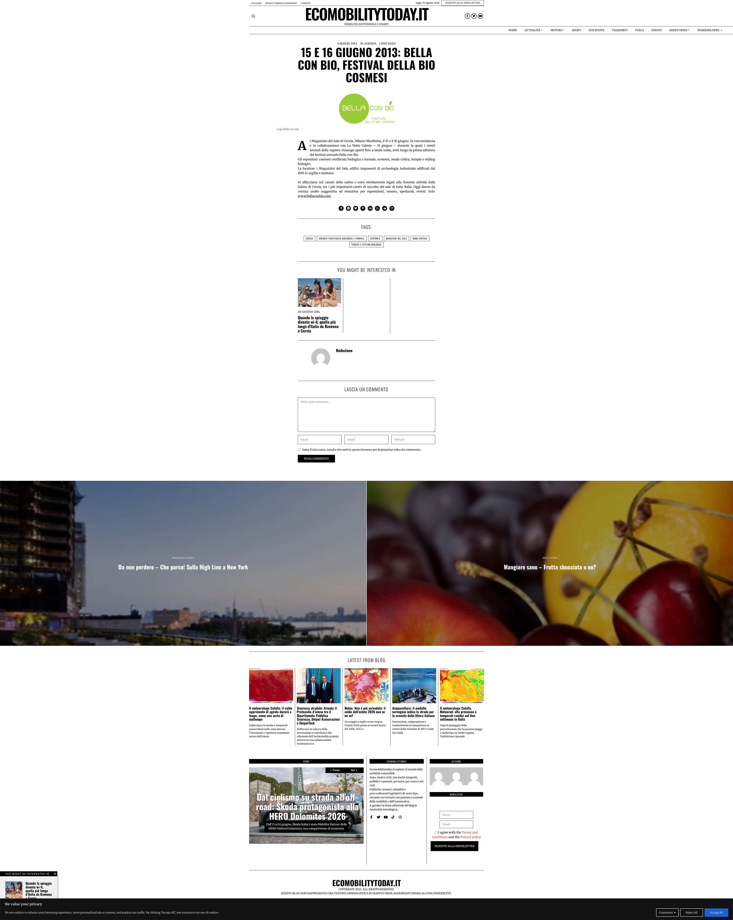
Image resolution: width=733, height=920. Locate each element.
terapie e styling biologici (366, 244)
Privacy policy (470, 837)
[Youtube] (480, 16)
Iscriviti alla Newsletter (454, 846)
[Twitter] (474, 16)
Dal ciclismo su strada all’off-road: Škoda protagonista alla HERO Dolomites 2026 (307, 806)
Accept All (716, 912)
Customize (666, 912)
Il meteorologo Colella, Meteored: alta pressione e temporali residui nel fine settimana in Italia (458, 714)
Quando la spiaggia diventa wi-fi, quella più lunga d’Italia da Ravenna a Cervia (318, 324)
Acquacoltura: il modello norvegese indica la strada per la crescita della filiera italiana (413, 712)
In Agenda (368, 43)
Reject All (691, 912)
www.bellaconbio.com (314, 196)
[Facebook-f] (467, 16)
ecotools (375, 238)
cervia (309, 238)
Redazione (344, 350)
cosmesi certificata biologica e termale (341, 238)
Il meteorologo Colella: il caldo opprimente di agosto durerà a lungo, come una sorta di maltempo (270, 714)
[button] (253, 16)
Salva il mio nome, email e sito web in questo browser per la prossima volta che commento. (361, 449)
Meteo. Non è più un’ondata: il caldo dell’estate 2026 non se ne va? (365, 712)
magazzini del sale (396, 238)
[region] (366, 909)
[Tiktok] (393, 817)
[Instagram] (400, 817)
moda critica (420, 238)
